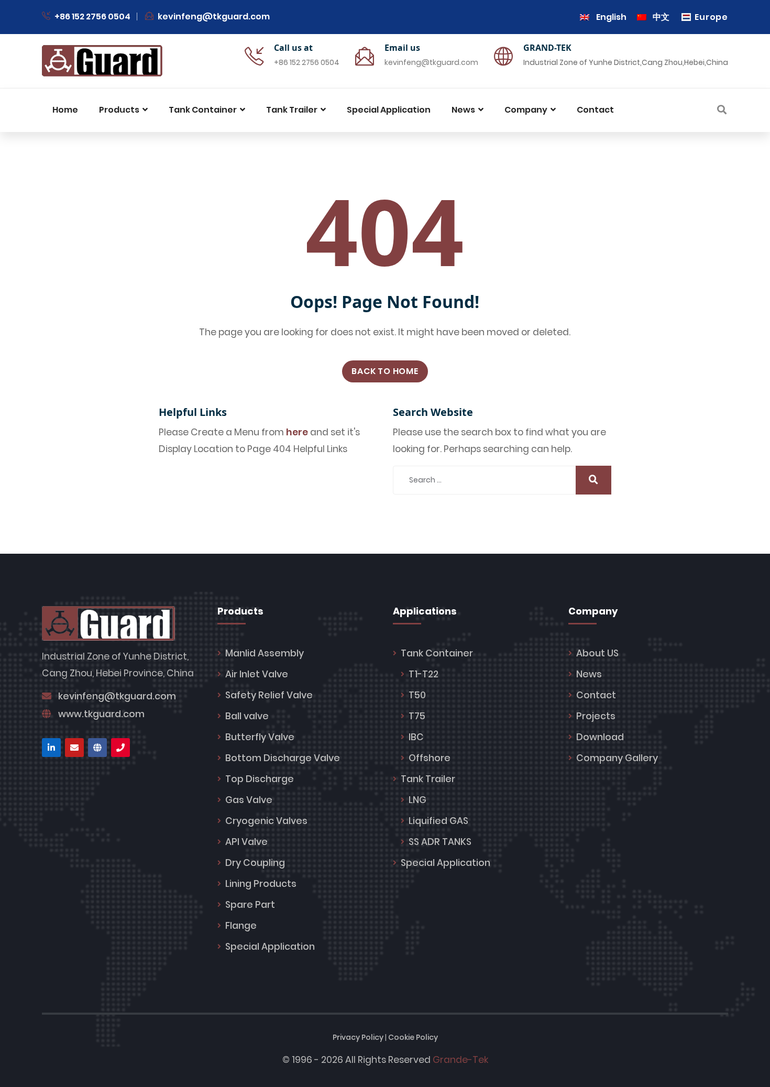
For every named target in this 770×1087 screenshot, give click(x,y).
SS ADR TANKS (440, 842)
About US (597, 653)
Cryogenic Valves (266, 821)
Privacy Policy (358, 1037)
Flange (241, 925)
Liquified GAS (438, 821)
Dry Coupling (255, 863)
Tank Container (437, 653)
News (589, 674)
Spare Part (250, 904)
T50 (417, 695)
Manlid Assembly (264, 653)
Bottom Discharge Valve (282, 758)
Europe (711, 17)
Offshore (429, 758)
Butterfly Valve (259, 737)
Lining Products (260, 883)
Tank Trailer (428, 779)
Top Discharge (259, 779)
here (297, 432)
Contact (596, 695)
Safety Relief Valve (269, 695)
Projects (595, 716)
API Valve (246, 842)
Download (600, 737)
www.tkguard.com (101, 714)
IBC (416, 737)
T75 (417, 716)
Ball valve (247, 716)
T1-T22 (423, 674)
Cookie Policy (413, 1037)
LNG (417, 800)
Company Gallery (617, 758)
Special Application (270, 946)
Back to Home (385, 371)
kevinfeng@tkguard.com (214, 16)
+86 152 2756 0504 (91, 16)
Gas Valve (248, 800)
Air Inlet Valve (256, 674)
